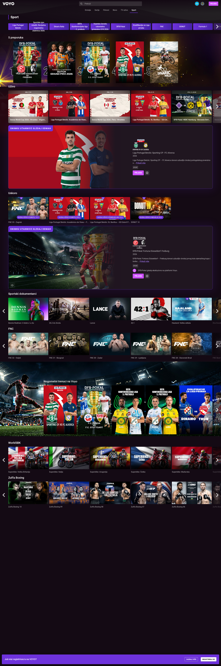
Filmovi (106, 10)
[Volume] (12, 285)
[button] (217, 26)
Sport (134, 10)
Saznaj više (191, 659)
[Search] (81, 3)
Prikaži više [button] (140, 163)
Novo (115, 10)
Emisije (88, 10)
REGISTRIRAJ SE (208, 659)
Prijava (213, 4)
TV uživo (124, 10)
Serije (97, 10)
